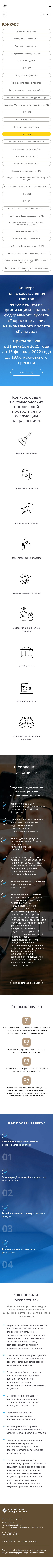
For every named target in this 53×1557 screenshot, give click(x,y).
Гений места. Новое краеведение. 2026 (26, 246)
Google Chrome (29, 1552)
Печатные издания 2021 (26, 119)
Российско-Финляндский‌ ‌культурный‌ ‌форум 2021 (26, 105)
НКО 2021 (26, 112)
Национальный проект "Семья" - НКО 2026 (26, 253)
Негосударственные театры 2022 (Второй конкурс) (26, 186)
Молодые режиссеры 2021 (26, 38)
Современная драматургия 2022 (26, 171)
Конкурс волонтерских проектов (26, 82)
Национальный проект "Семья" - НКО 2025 (26, 208)
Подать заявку (26, 372)
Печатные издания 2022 (26, 156)
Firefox (41, 1552)
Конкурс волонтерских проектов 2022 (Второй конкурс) (26, 178)
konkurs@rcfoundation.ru (12, 1525)
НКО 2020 (26, 68)
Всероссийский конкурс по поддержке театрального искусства (26, 223)
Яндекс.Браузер (15, 1552)
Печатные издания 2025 (26, 231)
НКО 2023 (26, 193)
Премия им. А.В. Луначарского (26, 238)
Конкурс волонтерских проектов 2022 (26, 141)
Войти (45, 14)
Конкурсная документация (27, 75)
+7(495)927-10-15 (9, 1522)
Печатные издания (26, 60)
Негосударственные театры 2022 (26, 149)
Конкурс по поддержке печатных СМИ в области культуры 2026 (26, 261)
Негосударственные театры (26, 127)
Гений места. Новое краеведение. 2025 (26, 215)
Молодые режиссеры (26, 31)
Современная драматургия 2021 (26, 53)
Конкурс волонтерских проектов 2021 (26, 90)
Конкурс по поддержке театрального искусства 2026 (26, 269)
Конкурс (10, 24)
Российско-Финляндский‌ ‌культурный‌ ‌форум (26, 97)
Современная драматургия (27, 46)
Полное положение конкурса (26, 982)
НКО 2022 (26, 134)
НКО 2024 (26, 201)
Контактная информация (12, 1519)
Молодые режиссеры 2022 (26, 163)
